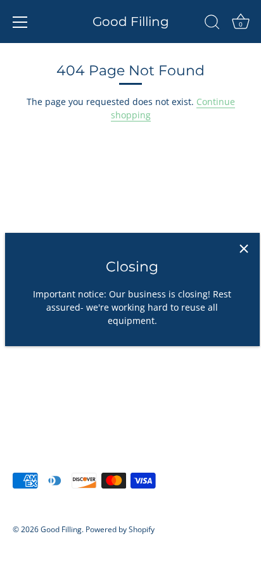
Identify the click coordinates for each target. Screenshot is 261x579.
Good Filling (130, 21)
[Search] (212, 24)
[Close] (244, 249)
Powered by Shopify (120, 529)
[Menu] (20, 22)
